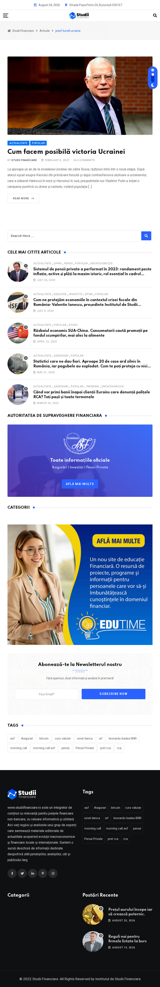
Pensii (68, 263)
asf (12, 738)
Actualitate (42, 263)
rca (119, 748)
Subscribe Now (113, 693)
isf (100, 738)
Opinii (58, 263)
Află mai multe (80, 484)
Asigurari (61, 355)
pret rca (105, 748)
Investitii (75, 294)
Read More (21, 198)
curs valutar (63, 738)
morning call (18, 748)
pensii (65, 748)
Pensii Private (85, 748)
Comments (86, 160)
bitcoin (44, 738)
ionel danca (85, 738)
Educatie (60, 294)
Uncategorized (101, 263)
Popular (81, 263)
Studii (73, 325)
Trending (92, 386)
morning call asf (44, 748)
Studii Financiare (24, 160)
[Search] (155, 15)
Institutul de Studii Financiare (118, 979)
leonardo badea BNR (123, 738)
